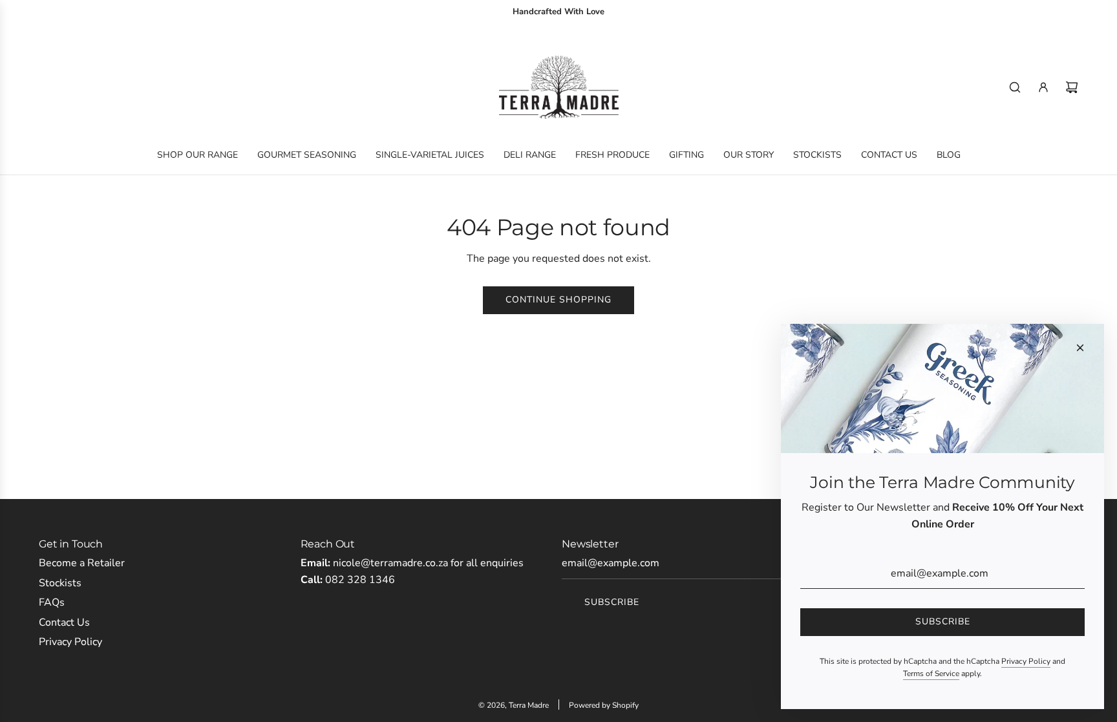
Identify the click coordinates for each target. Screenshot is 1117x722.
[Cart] (1072, 87)
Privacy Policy (1025, 661)
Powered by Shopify (604, 705)
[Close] (1080, 348)
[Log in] (1043, 87)
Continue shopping (558, 299)
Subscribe (611, 602)
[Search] (1015, 87)
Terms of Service (931, 673)
